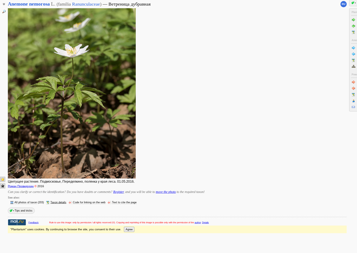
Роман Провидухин (21, 186)
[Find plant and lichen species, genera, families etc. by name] (4, 11)
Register (118, 192)
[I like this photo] (2, 179)
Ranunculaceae (86, 4)
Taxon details (58, 202)
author (198, 222)
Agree (129, 229)
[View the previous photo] (22, 93)
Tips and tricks (23, 210)
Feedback (34, 222)
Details (205, 222)
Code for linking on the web (89, 202)
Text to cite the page (124, 202)
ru (343, 4)
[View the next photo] (122, 93)
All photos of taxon (25, 202)
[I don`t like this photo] (2, 186)
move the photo (166, 192)
